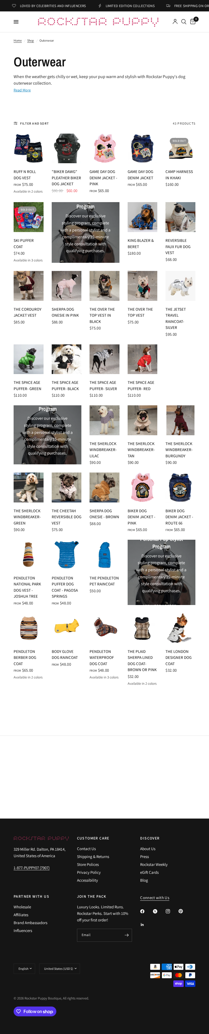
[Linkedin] (146, 925)
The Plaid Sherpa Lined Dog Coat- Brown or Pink (142, 660)
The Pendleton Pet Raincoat (104, 581)
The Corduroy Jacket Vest (27, 312)
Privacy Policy (89, 872)
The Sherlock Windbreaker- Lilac (103, 449)
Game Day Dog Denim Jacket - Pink (103, 177)
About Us (147, 848)
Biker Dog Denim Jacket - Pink (141, 517)
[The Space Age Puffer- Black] (67, 359)
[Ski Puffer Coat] (29, 217)
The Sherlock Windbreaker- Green (27, 517)
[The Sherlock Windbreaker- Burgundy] (180, 420)
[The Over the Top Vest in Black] (104, 286)
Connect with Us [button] (154, 897)
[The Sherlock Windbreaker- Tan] (143, 420)
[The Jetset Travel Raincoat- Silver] (180, 286)
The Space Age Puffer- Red (141, 385)
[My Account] (175, 21)
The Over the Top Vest (140, 312)
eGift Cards (149, 872)
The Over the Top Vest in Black (102, 315)
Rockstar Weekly (154, 864)
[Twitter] (159, 911)
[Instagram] (172, 911)
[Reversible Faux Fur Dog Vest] (180, 217)
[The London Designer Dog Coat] (180, 628)
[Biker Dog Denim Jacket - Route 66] (180, 487)
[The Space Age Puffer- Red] (143, 359)
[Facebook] (146, 911)
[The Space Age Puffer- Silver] (104, 359)
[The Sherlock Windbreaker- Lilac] (104, 420)
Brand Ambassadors (30, 922)
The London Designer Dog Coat (178, 657)
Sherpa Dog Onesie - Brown (104, 514)
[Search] (183, 21)
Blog (144, 880)
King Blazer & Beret (141, 243)
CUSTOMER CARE (93, 838)
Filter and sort (34, 123)
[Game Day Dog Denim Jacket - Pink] (104, 148)
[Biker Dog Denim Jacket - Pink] (143, 487)
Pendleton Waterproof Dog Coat (102, 657)
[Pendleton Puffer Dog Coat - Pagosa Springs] (67, 555)
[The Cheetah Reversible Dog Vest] (67, 487)
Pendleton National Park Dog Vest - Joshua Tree (27, 587)
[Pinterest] (184, 911)
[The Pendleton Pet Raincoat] (104, 555)
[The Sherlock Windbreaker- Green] (29, 487)
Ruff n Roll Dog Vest (25, 174)
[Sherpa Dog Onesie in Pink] (67, 286)
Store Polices (88, 864)
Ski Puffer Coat (24, 243)
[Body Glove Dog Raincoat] (67, 628)
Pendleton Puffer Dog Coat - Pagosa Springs (65, 587)
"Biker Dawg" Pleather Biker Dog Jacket (66, 177)
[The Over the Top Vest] (143, 286)
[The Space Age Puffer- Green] (29, 359)
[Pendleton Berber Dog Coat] (29, 628)
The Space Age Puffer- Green (27, 385)
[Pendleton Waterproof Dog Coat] (104, 628)
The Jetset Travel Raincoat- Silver (175, 318)
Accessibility (87, 880)
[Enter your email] (126, 935)
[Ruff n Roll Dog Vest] (29, 148)
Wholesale (22, 906)
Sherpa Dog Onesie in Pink (65, 312)
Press (144, 856)
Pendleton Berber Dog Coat (25, 657)
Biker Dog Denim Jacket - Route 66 (179, 517)
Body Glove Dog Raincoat (65, 654)
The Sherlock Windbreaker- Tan (141, 449)
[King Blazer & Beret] (143, 217)
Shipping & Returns (93, 856)
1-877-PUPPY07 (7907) (32, 867)
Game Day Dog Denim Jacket (140, 174)
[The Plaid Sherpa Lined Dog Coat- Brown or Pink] (143, 628)
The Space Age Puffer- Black (65, 385)
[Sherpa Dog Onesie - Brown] (104, 487)
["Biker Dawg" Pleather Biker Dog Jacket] (67, 148)
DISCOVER (149, 838)
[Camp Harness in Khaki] (180, 148)
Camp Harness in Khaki (179, 174)
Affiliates (21, 914)
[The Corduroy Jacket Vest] (29, 286)
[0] (191, 21)
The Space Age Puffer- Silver (103, 385)
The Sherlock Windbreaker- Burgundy (179, 449)
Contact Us (86, 848)
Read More (22, 90)
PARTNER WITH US (31, 896)
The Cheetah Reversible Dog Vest (66, 517)
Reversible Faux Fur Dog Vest (177, 246)
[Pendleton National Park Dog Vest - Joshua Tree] (29, 555)
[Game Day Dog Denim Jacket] (143, 148)
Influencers (23, 930)
